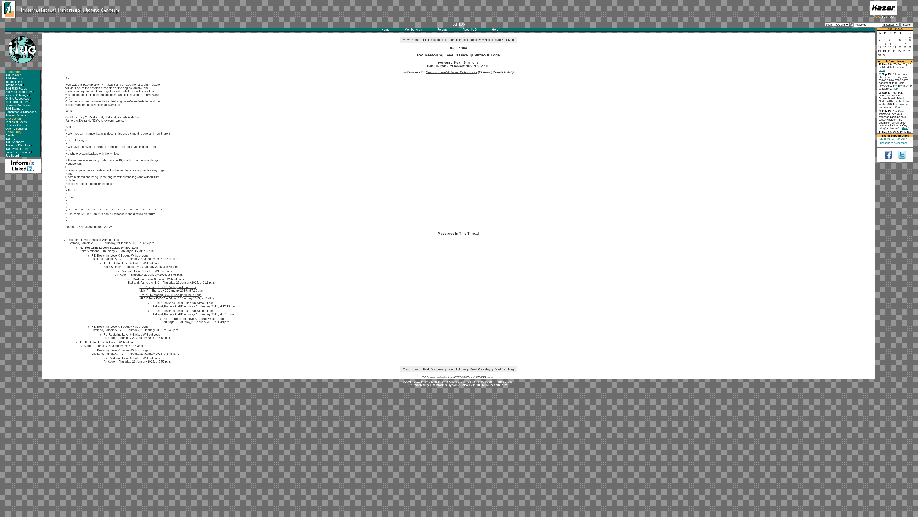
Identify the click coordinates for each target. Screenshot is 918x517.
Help (495, 29)
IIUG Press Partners (18, 149)
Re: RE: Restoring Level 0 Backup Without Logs (170, 295)
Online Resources (17, 98)
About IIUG (470, 29)
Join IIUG (459, 24)
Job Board (12, 155)
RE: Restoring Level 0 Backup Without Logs (120, 255)
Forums (442, 29)
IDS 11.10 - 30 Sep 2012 (893, 138)
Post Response (433, 40)
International (13, 85)
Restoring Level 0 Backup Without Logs (451, 72)
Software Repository (19, 92)
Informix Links (14, 82)
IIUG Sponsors (15, 142)
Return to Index (456, 40)
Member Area (413, 29)
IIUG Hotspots (14, 78)
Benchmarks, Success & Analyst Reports (21, 113)
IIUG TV (10, 138)
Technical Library (16, 102)
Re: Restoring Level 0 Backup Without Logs (132, 263)
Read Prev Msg (480, 40)
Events (10, 135)
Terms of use (504, 381)
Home (385, 29)
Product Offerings (17, 95)
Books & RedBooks (18, 105)
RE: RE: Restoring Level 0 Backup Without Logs (182, 303)
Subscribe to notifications (893, 142)
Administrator (461, 377)
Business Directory (18, 145)
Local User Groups (18, 152)
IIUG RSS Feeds (16, 88)
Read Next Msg (504, 40)
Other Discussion (16, 128)
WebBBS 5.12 (485, 377)
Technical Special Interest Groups (16, 123)
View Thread (411, 40)
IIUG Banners (14, 108)
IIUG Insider (13, 75)
